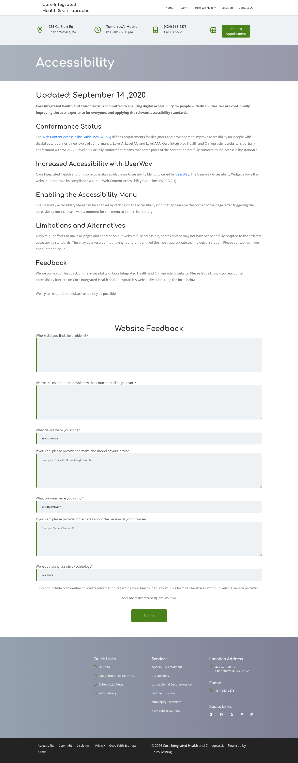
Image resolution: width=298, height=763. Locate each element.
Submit (149, 615)
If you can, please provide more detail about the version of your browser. (91, 519)
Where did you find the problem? (62, 335)
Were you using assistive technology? (64, 566)
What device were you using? (58, 430)
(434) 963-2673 (224, 690)
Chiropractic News (111, 684)
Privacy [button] (100, 745)
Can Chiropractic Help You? (117, 676)
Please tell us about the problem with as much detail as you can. (86, 383)
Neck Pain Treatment (165, 710)
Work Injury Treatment (166, 667)
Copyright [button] (65, 745)
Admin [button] (42, 752)
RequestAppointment (236, 31)
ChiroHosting (161, 752)
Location (227, 8)
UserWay (182, 174)
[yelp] (232, 714)
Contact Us (246, 8)
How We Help (204, 8)
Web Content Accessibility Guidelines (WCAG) (76, 137)
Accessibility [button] (46, 745)
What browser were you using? (59, 498)
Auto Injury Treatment (166, 702)
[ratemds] (251, 714)
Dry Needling (160, 676)
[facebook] (221, 714)
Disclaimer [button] (83, 745)
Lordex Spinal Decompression (171, 684)
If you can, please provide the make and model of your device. (83, 451)
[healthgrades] (242, 714)
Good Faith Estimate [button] (122, 745)
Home (169, 8)
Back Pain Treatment (165, 693)
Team (183, 8)
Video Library (107, 693)
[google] (211, 714)
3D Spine (105, 667)
